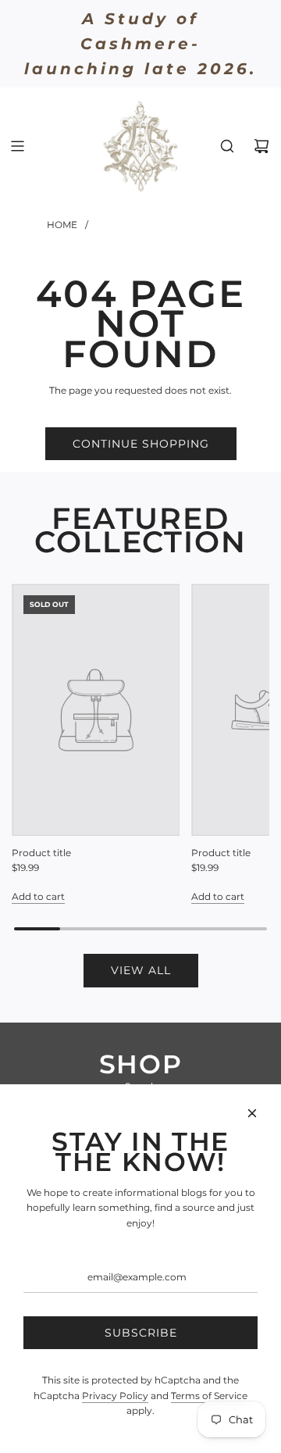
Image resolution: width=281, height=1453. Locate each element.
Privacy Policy (115, 1395)
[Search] (227, 146)
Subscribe (141, 1333)
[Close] (252, 1113)
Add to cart (38, 896)
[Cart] (261, 146)
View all (141, 970)
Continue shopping (141, 444)
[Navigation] (17, 146)
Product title (41, 853)
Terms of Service (209, 1395)
